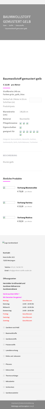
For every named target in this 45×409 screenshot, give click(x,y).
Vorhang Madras (24, 217)
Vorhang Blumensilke (27, 187)
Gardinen (33, 139)
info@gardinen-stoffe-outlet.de (20, 270)
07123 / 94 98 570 (17, 267)
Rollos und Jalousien (13, 356)
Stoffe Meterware (23, 142)
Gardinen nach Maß (12, 327)
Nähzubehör (10, 381)
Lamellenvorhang (12, 350)
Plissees (9, 364)
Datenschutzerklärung (27, 403)
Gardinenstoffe (8, 142)
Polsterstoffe (10, 345)
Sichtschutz (10, 387)
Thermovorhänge (12, 376)
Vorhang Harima (24, 202)
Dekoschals (10, 370)
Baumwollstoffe (16, 139)
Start (4, 25)
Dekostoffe (20, 25)
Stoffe (11, 25)
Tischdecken (34, 142)
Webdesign (14, 406)
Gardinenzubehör (12, 393)
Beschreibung (10, 155)
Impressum (14, 403)
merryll (31, 406)
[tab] (22, 154)
